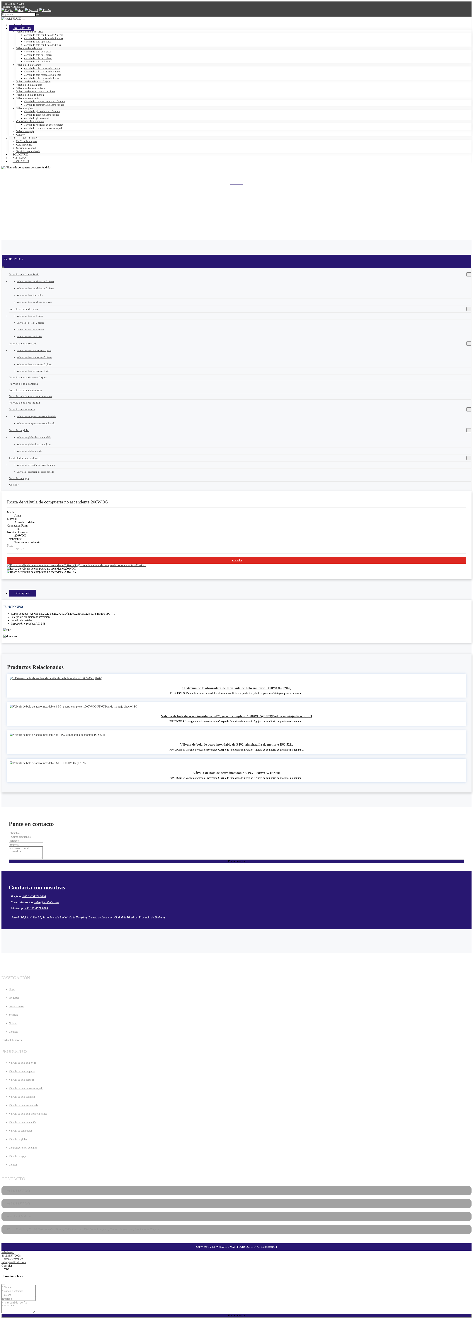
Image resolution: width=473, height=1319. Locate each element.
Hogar (12, 989)
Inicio (17, 24)
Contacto (21, 161)
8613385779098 (11, 1255)
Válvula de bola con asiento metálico (35, 91)
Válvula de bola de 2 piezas (38, 55)
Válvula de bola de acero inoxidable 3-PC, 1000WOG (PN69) (236, 773)
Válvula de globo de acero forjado (41, 114)
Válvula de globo (25, 108)
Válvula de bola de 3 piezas (38, 58)
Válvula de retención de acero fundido (44, 124)
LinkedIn (17, 1040)
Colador (13, 484)
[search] (37, 15)
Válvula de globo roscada (37, 118)
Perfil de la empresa (26, 141)
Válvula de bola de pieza (29, 48)
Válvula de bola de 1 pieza (37, 51)
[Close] (2, 1284)
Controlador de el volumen (30, 121)
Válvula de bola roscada (28, 65)
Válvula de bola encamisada (30, 88)
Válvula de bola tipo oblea (37, 41)
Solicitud (20, 154)
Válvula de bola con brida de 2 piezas (43, 35)
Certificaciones (24, 144)
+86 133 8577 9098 (13, 3)
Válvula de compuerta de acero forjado (44, 104)
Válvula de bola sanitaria (29, 84)
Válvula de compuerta (27, 98)
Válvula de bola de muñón (30, 94)
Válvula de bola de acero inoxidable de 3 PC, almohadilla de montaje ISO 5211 (236, 744)
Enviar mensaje (236, 861)
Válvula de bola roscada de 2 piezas (42, 71)
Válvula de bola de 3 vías (37, 61)
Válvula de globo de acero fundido (42, 111)
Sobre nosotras (26, 137)
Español (46, 10)
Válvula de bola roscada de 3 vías (41, 78)
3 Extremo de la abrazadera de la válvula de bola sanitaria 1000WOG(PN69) (236, 688)
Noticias (20, 157)
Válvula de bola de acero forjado (33, 81)
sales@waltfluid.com (14, 6)
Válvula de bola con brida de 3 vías (42, 45)
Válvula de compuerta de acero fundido (44, 101)
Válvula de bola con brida (29, 31)
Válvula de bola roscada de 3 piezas (42, 75)
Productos (22, 28)
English (8, 10)
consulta (237, 560)
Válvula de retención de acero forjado (43, 128)
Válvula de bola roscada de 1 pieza (42, 68)
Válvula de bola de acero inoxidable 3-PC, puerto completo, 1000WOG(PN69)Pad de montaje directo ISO (236, 716)
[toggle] (23, 19)
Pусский (33, 10)
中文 (20, 10)
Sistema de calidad (26, 148)
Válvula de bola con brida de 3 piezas (43, 38)
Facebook (6, 1040)
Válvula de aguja (25, 131)
